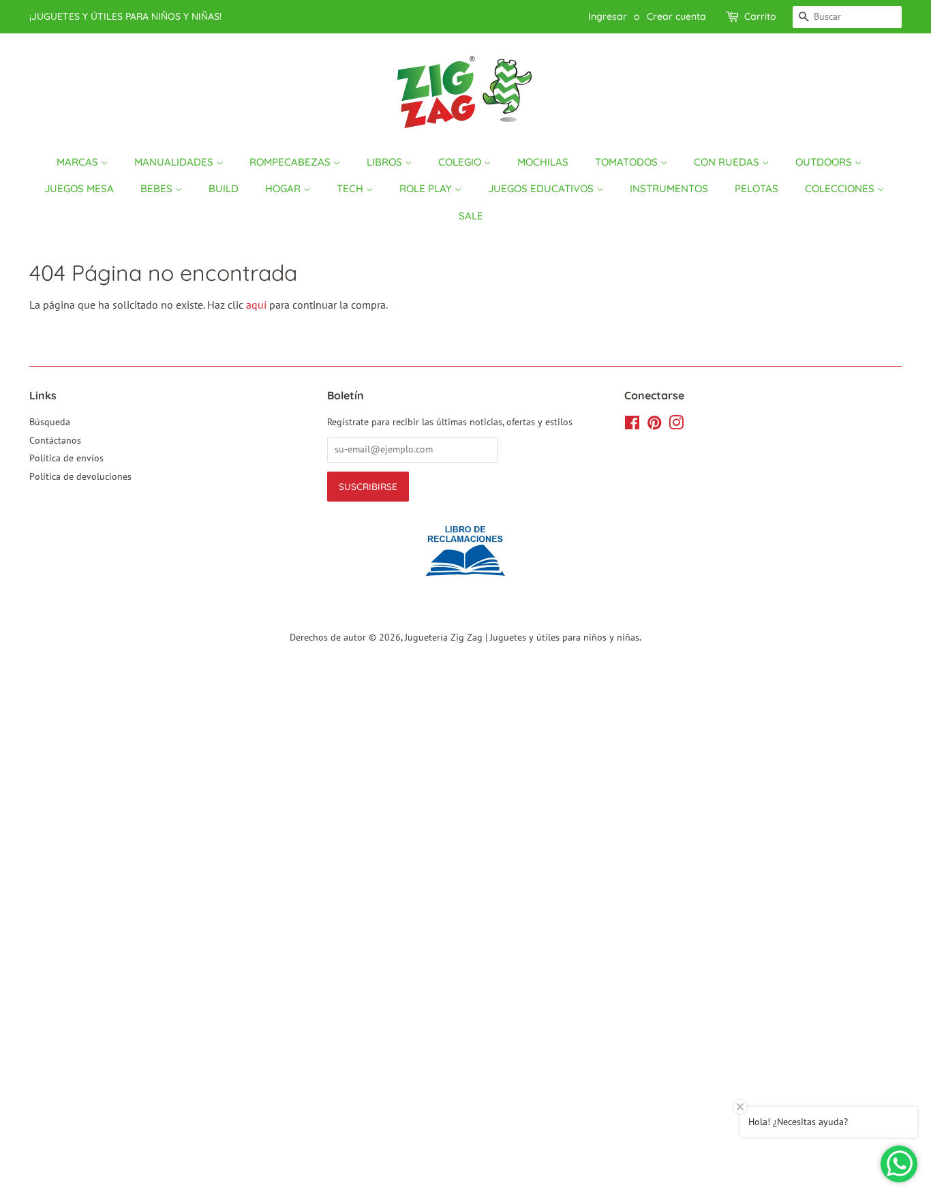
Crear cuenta (676, 16)
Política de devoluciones (80, 476)
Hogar (284, 188)
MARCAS (79, 161)
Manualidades (175, 161)
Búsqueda (49, 422)
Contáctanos (55, 440)
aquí (256, 304)
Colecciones (841, 188)
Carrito (760, 16)
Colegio (461, 161)
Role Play (427, 188)
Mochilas (542, 161)
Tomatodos (627, 161)
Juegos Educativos (542, 188)
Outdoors (825, 161)
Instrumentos (669, 188)
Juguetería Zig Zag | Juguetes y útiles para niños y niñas (522, 637)
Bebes (157, 188)
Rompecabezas (291, 161)
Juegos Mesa (79, 188)
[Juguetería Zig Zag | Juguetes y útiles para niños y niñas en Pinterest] (654, 425)
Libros (386, 161)
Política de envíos (66, 458)
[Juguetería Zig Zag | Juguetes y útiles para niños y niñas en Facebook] (632, 425)
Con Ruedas (728, 161)
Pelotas (756, 188)
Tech (351, 188)
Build (224, 188)
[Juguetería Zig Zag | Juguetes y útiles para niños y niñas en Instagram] (676, 425)
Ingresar (607, 16)
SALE (471, 215)
